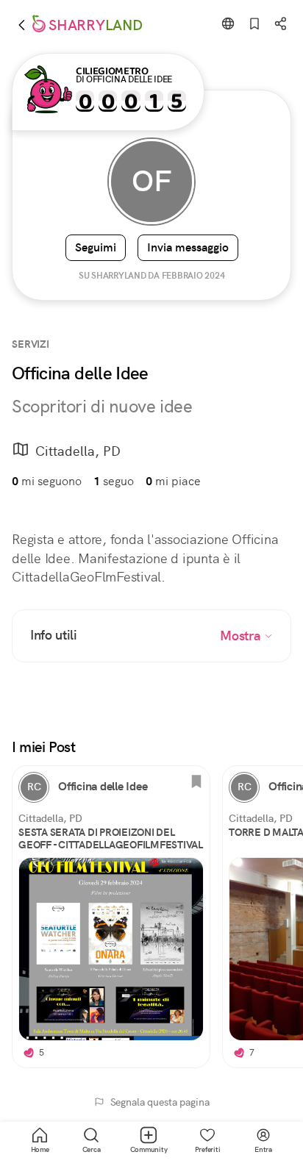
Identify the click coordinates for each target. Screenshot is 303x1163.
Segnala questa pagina (160, 1102)
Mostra (242, 636)
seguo (113, 481)
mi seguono (47, 481)
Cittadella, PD (78, 451)
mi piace (173, 481)
